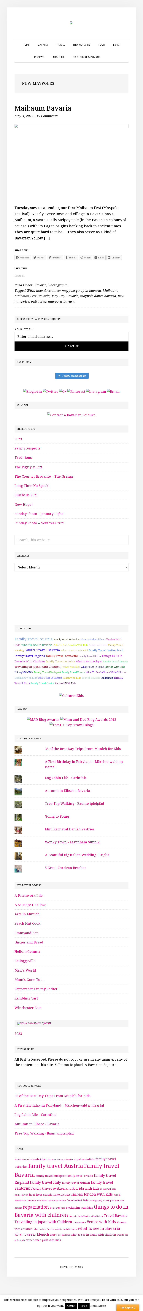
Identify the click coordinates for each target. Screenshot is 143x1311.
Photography (58, 285)
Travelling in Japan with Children (38, 666)
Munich (117, 1195)
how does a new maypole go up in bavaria (68, 291)
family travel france (73, 672)
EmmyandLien (27, 933)
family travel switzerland (106, 650)
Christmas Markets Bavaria (60, 1159)
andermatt (107, 678)
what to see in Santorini (74, 650)
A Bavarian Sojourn (38, 1023)
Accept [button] (70, 1305)
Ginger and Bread (29, 942)
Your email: (24, 329)
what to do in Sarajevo (66, 1229)
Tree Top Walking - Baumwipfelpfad (74, 803)
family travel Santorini (62, 656)
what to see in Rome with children (106, 672)
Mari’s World (25, 970)
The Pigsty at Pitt (28, 467)
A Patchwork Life (29, 895)
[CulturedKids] (71, 696)
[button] (108, 54)
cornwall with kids (65, 683)
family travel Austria (34, 639)
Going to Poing (57, 816)
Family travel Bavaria (42, 650)
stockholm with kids (26, 678)
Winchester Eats (28, 1008)
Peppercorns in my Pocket (36, 989)
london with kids (78, 645)
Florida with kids (115, 666)
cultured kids (60, 645)
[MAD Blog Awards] (43, 720)
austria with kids (98, 645)
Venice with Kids (101, 1222)
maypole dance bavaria (98, 296)
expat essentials (84, 1159)
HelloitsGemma (27, 952)
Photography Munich (99, 1200)
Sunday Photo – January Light (39, 514)
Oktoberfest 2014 (78, 1200)
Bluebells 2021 (26, 495)
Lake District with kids (68, 1194)
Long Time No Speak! (32, 486)
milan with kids (72, 678)
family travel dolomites (67, 639)
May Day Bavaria (64, 296)
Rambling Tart (26, 998)
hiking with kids (24, 672)
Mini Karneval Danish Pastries (70, 829)
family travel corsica (42, 683)
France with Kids (70, 667)
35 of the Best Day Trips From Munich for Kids (83, 749)
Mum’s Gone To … (30, 980)
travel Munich (79, 1222)
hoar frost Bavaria (41, 1194)
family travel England (30, 656)
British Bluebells (23, 1159)
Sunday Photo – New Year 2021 (40, 523)
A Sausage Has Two (30, 905)
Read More (98, 1305)
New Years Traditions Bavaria (51, 1200)
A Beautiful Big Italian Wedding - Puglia (77, 855)
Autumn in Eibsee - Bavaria (67, 791)
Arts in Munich (27, 914)
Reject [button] (84, 1305)
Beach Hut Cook (27, 923)
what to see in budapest (89, 661)
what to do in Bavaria (50, 678)
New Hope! (24, 504)
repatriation (36, 1207)
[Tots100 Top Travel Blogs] (71, 725)
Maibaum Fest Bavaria (32, 296)
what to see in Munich (32, 1234)
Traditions (23, 458)
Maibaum (110, 291)
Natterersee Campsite (25, 1200)
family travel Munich (76, 1182)
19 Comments (47, 116)
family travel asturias (60, 661)
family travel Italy (45, 1182)
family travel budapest (47, 672)
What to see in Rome (92, 667)
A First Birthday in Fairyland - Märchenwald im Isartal (59, 1105)
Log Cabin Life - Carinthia (66, 778)
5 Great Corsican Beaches (65, 868)
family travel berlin (90, 656)
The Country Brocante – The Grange (44, 476)
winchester (33, 1240)
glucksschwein (21, 1195)
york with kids (51, 1240)
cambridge (38, 1159)
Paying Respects (27, 448)
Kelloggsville (25, 961)
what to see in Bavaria (37, 645)
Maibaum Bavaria (43, 108)
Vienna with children (93, 639)
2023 (18, 439)
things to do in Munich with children (86, 1216)
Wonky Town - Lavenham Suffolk (72, 842)
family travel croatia (115, 661)
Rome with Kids (57, 1208)
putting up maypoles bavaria (53, 301)
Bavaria (40, 285)
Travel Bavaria (91, 677)
